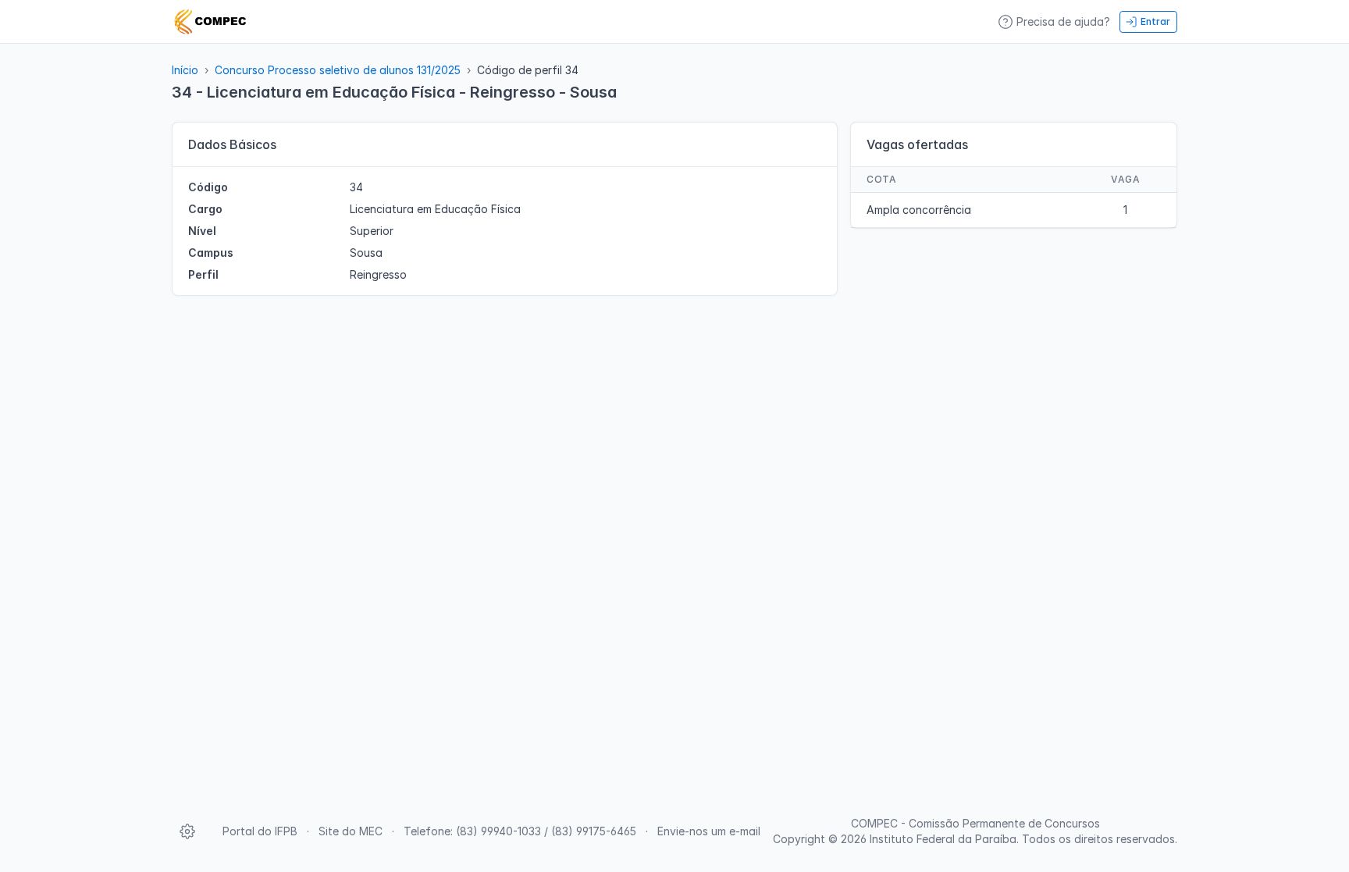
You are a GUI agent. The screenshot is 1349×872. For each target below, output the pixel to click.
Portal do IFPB (259, 831)
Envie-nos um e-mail (708, 831)
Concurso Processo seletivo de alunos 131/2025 (338, 70)
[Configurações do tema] (187, 831)
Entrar (1155, 21)
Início (185, 70)
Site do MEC (351, 831)
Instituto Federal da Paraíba (943, 838)
